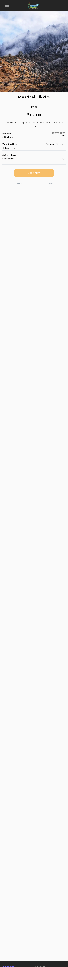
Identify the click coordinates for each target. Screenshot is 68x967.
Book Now (34, 172)
